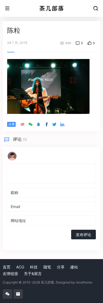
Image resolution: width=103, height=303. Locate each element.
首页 (6, 267)
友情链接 (10, 273)
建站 (74, 267)
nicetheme (84, 282)
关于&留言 (33, 273)
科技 (34, 267)
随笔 (47, 267)
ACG (20, 267)
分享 (61, 267)
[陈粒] (48, 86)
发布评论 (83, 234)
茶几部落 (47, 282)
